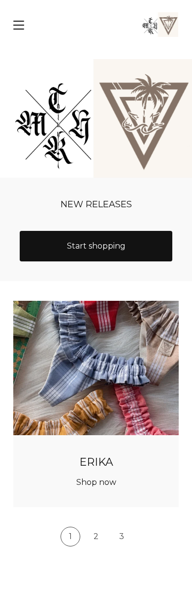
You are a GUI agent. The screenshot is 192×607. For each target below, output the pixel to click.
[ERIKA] (159, 24)
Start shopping (96, 246)
